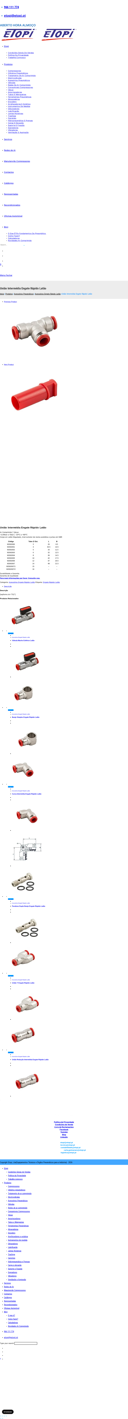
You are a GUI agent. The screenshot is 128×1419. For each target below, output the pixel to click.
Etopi (6, 1168)
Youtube (64, 1132)
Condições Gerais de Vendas (19, 1172)
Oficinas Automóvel (11, 1308)
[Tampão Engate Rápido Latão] (34, 425)
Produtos (9, 294)
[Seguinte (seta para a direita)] (2, 1418)
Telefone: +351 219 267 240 (64, 1104)
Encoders (11, 1233)
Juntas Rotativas (14, 1251)
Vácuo (10, 1215)
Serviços (7, 1283)
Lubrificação (13, 1247)
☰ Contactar (8, 1412)
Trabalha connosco (15, 1179)
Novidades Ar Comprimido (18, 1326)
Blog (64, 1135)
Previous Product (10, 302)
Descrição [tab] (8, 586)
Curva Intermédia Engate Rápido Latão (26, 794)
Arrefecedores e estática (18, 1236)
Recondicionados (10, 1304)
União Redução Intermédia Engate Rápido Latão (30, 1059)
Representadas (10, 1301)
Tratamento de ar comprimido (20, 1193)
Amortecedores (14, 1218)
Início (2, 294)
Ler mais (11, 633)
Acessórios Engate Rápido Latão (48, 294)
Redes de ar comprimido (17, 1208)
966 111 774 (11, 7)
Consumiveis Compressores (19, 1211)
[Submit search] (24, 245)
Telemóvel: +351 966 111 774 (64, 1106)
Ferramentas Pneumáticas (18, 1226)
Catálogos (8, 1297)
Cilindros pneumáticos (16, 1190)
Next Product (9, 365)
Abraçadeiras (13, 1229)
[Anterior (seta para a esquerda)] (0, 1418)
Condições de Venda (64, 1125)
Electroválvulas (14, 1197)
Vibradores (12, 1276)
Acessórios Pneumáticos (24, 294)
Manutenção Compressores (15, 1290)
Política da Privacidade (17, 1175)
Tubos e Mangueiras (16, 1222)
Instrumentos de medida (17, 1240)
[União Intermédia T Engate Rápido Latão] (34, 362)
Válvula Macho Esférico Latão (23, 640)
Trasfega (11, 1254)
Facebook (64, 1130)
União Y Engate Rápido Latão (23, 983)
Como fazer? (13, 1319)
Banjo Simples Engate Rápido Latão (25, 717)
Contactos (8, 1294)
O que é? (11, 1315)
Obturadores (13, 1243)
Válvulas (11, 1204)
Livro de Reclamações (64, 1127)
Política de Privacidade (64, 1122)
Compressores (14, 1186)
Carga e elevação (15, 1265)
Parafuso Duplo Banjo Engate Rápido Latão (28, 906)
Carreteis (11, 1258)
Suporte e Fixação (15, 1269)
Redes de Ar (9, 1287)
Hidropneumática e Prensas (19, 1261)
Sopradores (12, 1272)
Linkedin (64, 1137)
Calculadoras (13, 1322)
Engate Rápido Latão (51, 582)
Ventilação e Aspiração (17, 1279)
